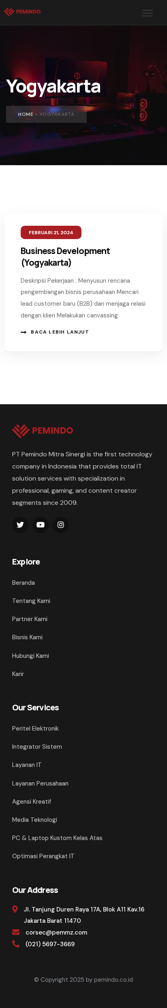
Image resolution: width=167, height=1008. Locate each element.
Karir (18, 674)
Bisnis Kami (27, 637)
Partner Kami (29, 619)
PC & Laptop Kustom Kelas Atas (57, 838)
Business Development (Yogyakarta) (65, 256)
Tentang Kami (31, 601)
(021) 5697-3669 (50, 944)
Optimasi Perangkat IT (43, 856)
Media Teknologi (34, 820)
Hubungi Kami (30, 656)
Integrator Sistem (37, 747)
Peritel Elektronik (35, 728)
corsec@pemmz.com (56, 932)
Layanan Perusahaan (40, 783)
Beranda (23, 583)
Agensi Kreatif (31, 802)
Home (26, 114)
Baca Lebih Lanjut (60, 332)
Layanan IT (27, 765)
